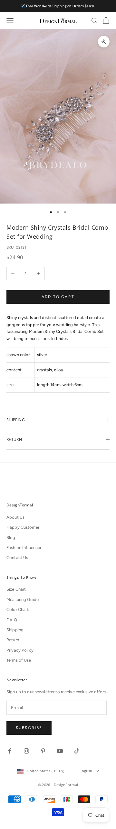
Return (12, 639)
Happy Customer (22, 527)
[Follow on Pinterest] (43, 751)
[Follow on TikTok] (76, 751)
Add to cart (58, 297)
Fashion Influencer (23, 547)
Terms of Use (18, 660)
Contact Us (17, 557)
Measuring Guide (22, 599)
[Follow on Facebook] (9, 751)
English (86, 770)
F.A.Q (11, 619)
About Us (15, 517)
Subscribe (29, 727)
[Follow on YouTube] (60, 751)
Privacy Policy (20, 650)
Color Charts (18, 609)
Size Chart (16, 589)
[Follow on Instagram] (26, 751)
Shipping (15, 629)
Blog (10, 537)
